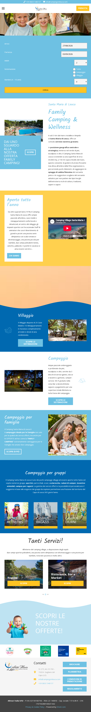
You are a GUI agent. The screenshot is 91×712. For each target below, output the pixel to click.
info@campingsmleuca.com (49, 679)
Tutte (78, 69)
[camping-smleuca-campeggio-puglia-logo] (41, 8)
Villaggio (79, 75)
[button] (3, 8)
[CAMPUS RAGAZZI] (45, 514)
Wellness (57, 578)
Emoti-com (61, 707)
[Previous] (5, 574)
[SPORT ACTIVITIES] (16, 514)
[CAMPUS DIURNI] (75, 514)
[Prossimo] (86, 574)
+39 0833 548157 (46, 683)
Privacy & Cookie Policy (34, 707)
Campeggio (80, 72)
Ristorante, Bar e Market (19, 576)
